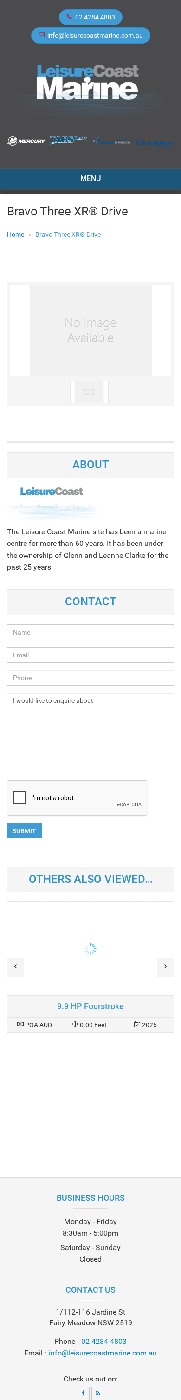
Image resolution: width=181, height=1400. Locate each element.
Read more (90, 967)
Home (15, 234)
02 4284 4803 (95, 17)
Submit (24, 831)
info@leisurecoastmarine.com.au (95, 35)
